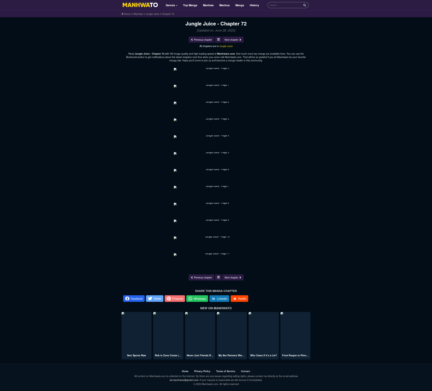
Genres (171, 5)
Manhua (224, 5)
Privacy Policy (202, 371)
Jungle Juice (226, 46)
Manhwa (208, 5)
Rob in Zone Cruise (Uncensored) (174, 355)
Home (185, 371)
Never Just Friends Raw (200, 355)
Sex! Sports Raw (136, 355)
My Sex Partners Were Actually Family (240, 355)
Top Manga (190, 5)
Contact (245, 371)
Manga (239, 5)
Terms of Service (225, 371)
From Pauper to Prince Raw (297, 355)
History (254, 5)
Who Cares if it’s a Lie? (263, 355)
